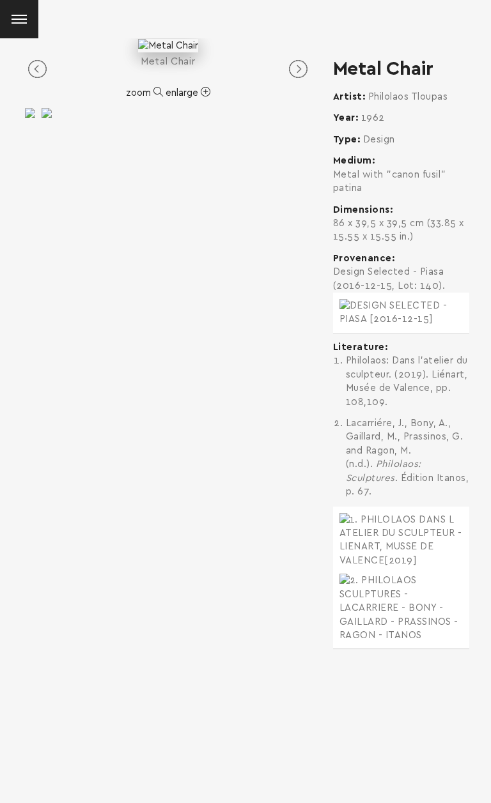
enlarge (183, 93)
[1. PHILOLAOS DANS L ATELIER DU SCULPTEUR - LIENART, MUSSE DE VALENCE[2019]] (401, 540)
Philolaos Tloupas (408, 97)
